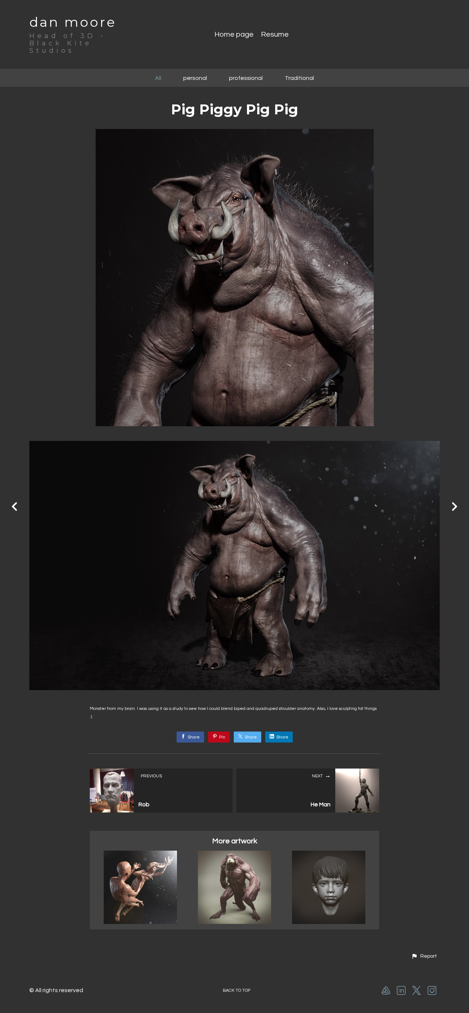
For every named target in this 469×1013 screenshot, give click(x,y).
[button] (424, 956)
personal (195, 78)
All (158, 78)
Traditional (299, 78)
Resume (275, 34)
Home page (234, 34)
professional (246, 78)
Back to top (236, 990)
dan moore (72, 22)
